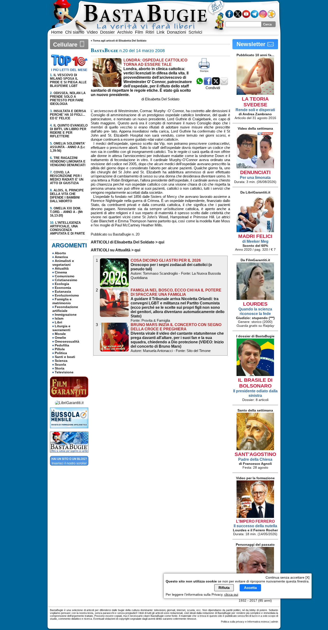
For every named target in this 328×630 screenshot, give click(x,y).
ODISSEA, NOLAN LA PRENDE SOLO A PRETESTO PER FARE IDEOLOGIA (67, 98)
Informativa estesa (258, 621)
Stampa (204, 71)
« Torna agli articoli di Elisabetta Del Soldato (118, 40)
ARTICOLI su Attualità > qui (115, 250)
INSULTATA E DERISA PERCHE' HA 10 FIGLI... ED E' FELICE (68, 114)
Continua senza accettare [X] (288, 577)
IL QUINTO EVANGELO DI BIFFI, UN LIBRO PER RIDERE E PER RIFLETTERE (69, 131)
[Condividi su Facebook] (208, 84)
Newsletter (252, 44)
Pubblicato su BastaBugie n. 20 (115, 234)
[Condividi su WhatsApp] (199, 84)
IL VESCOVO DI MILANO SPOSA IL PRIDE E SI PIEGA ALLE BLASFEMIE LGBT (68, 80)
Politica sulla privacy (232, 621)
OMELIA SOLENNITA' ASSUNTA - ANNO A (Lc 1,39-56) (67, 147)
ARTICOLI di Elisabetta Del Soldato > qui (127, 242)
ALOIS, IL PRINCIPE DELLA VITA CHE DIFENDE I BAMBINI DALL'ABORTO (67, 195)
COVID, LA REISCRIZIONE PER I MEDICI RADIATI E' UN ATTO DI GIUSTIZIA (66, 177)
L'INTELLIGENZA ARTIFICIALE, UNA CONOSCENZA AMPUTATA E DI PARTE (67, 228)
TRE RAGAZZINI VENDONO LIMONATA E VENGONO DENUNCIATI (67, 161)
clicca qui (231, 594)
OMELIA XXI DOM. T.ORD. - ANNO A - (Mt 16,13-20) (66, 211)
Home (57, 32)
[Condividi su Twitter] (216, 84)
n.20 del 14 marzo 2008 (128, 50)
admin (274, 621)
